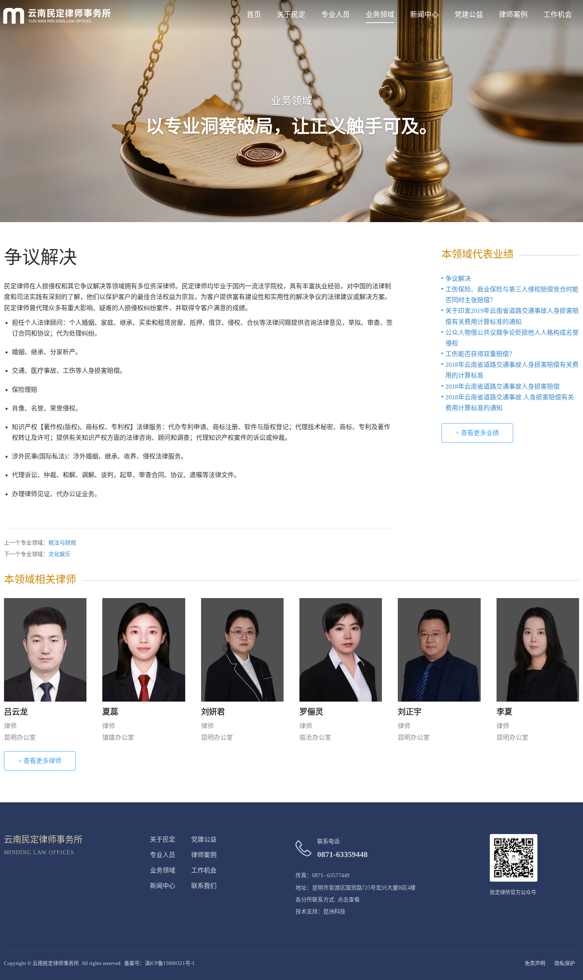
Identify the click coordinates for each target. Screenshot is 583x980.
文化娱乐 (59, 554)
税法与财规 (62, 543)
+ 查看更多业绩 (477, 433)
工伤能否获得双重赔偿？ (480, 354)
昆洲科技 (334, 912)
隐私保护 (564, 963)
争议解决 (458, 278)
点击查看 (349, 900)
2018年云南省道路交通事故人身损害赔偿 (502, 386)
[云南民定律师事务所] (57, 16)
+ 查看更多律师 (39, 761)
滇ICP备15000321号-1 (170, 963)
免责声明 (535, 963)
